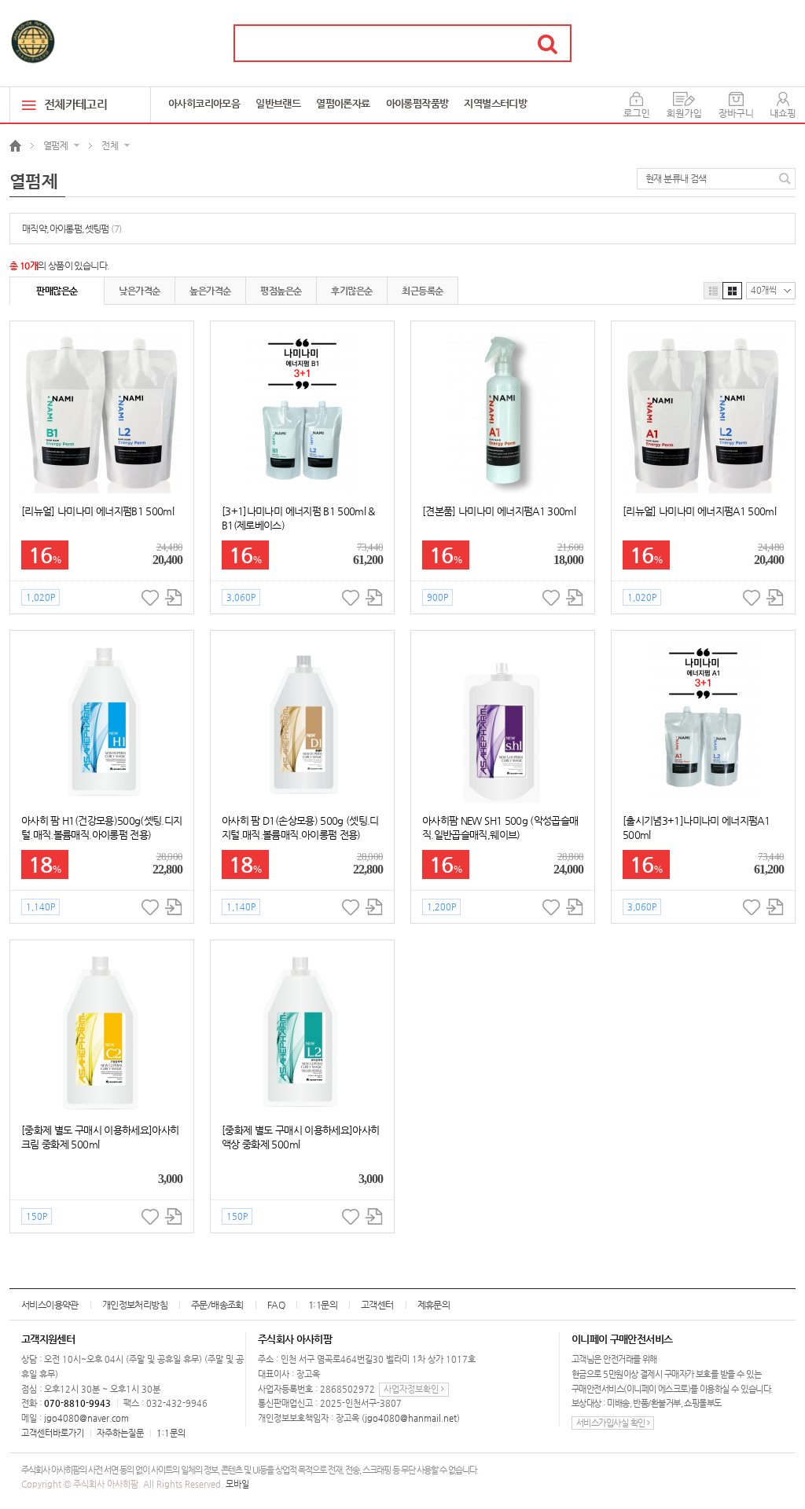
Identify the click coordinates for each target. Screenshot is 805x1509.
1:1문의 (322, 1304)
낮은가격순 (139, 290)
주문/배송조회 (217, 1304)
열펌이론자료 (342, 103)
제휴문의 (433, 1304)
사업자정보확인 (412, 1389)
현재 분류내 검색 (676, 178)
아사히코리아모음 (204, 103)
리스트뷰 (713, 290)
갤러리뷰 (732, 290)
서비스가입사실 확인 (611, 1423)
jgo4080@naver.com (86, 1418)
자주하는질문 (120, 1433)
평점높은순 (280, 290)
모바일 (237, 1484)
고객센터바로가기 (52, 1433)
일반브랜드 (277, 103)
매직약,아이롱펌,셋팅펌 (71, 228)
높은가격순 (209, 290)
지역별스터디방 (495, 103)
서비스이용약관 (50, 1304)
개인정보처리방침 (134, 1304)
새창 (173, 597)
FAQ (276, 1304)
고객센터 (377, 1304)
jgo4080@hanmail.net (411, 1418)
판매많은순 (56, 290)
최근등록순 (422, 290)
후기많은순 (351, 290)
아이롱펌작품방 (417, 103)
